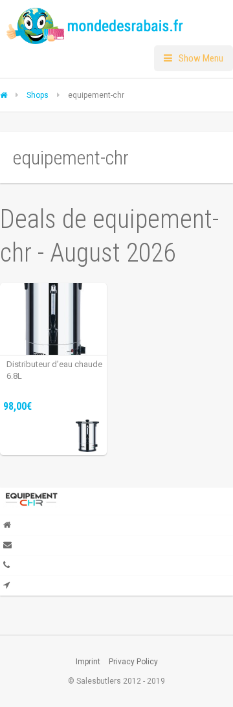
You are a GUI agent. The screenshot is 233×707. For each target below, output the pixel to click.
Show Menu (201, 58)
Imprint (88, 661)
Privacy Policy (133, 661)
